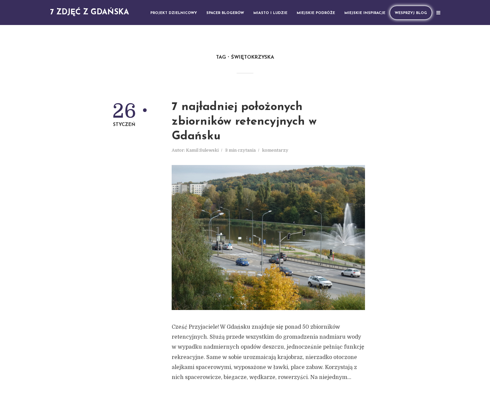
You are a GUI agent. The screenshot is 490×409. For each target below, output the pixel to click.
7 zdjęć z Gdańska (89, 12)
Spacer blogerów (225, 13)
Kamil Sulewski (202, 150)
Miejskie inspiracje (364, 13)
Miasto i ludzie (270, 13)
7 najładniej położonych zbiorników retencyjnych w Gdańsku (244, 121)
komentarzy (275, 150)
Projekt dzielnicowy (173, 13)
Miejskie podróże (316, 13)
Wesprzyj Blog (411, 13)
